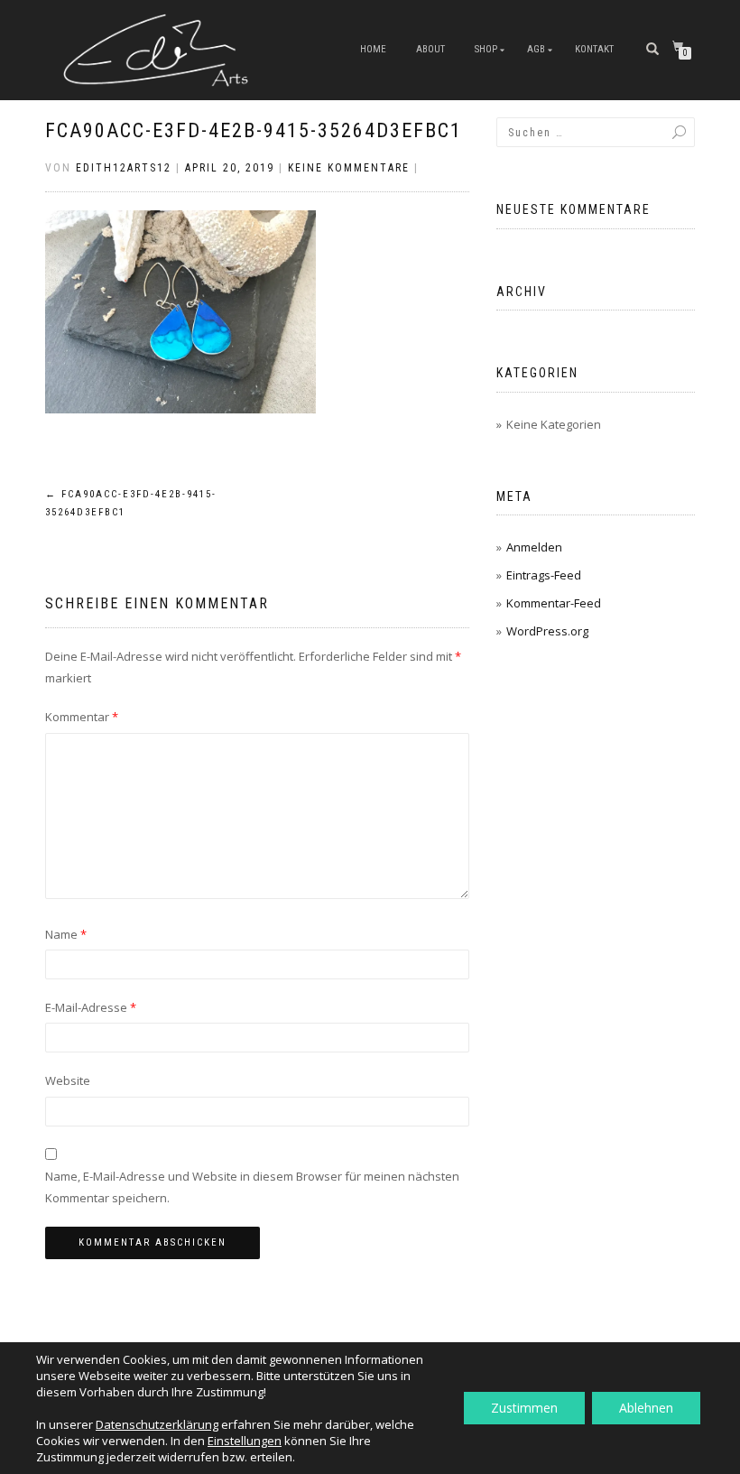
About (430, 49)
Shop (486, 49)
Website (67, 1080)
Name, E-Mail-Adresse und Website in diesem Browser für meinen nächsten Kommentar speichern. (252, 1186)
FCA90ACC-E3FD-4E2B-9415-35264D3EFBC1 (253, 130)
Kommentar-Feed (553, 603)
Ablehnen (646, 1407)
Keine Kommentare (349, 168)
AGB (536, 49)
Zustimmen (524, 1407)
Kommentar (81, 717)
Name (66, 934)
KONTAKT (594, 49)
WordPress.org (547, 631)
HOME (373, 49)
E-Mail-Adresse (90, 1007)
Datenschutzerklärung (157, 1424)
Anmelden (534, 547)
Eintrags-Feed (543, 575)
